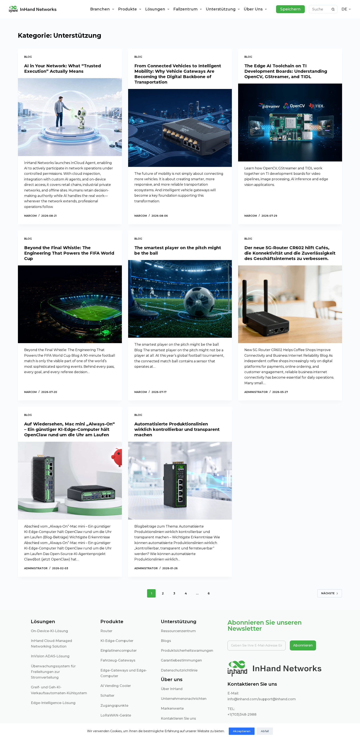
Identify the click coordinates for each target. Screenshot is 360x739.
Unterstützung (221, 9)
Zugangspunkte (114, 705)
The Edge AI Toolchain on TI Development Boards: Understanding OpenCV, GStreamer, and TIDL (285, 71)
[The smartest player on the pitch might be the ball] (180, 299)
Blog (28, 56)
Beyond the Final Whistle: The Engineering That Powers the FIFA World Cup (69, 253)
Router (106, 631)
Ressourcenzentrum (178, 631)
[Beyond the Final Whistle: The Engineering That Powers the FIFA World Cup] (70, 304)
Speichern (290, 9)
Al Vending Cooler (115, 686)
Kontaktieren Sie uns (178, 718)
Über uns (253, 9)
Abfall (265, 731)
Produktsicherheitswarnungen (187, 650)
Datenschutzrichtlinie (179, 670)
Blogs (166, 641)
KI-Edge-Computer (116, 641)
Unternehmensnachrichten (183, 698)
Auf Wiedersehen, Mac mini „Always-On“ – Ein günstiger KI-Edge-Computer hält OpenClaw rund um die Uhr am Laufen (69, 429)
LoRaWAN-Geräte (115, 715)
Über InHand (171, 689)
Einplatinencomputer (118, 650)
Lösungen (155, 9)
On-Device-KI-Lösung (49, 631)
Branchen (100, 9)
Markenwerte (172, 708)
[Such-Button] (333, 9)
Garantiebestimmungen (181, 660)
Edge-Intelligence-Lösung (53, 703)
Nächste (328, 593)
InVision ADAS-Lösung (50, 656)
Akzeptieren (241, 731)
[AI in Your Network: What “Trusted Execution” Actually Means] (70, 117)
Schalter (107, 695)
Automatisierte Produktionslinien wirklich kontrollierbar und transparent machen (177, 429)
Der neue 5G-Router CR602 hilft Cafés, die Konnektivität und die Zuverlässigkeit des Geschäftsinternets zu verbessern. (289, 253)
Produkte (127, 9)
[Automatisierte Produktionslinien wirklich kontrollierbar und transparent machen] (180, 481)
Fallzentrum (185, 9)
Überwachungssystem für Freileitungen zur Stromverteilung (53, 672)
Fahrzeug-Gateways (117, 660)
